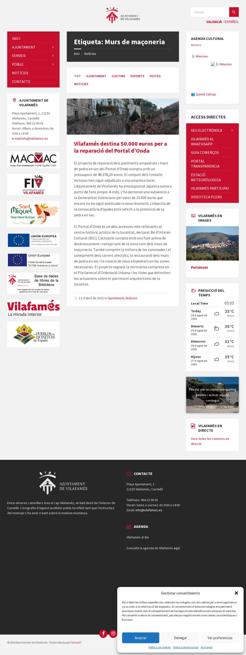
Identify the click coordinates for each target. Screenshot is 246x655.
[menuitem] (33, 38)
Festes (155, 76)
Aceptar (141, 638)
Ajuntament (96, 76)
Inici (77, 53)
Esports (137, 76)
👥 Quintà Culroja (203, 85)
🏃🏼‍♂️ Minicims (199, 47)
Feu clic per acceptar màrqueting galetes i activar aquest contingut (212, 412)
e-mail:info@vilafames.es (30, 138)
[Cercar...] (234, 12)
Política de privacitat (185, 647)
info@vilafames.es (148, 528)
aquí (177, 566)
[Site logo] (123, 21)
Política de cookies (159, 647)
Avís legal (206, 647)
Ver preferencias (220, 638)
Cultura (118, 76)
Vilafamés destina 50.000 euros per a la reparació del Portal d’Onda (120, 147)
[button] (236, 593)
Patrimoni (199, 285)
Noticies (81, 84)
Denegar (180, 638)
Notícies (90, 53)
